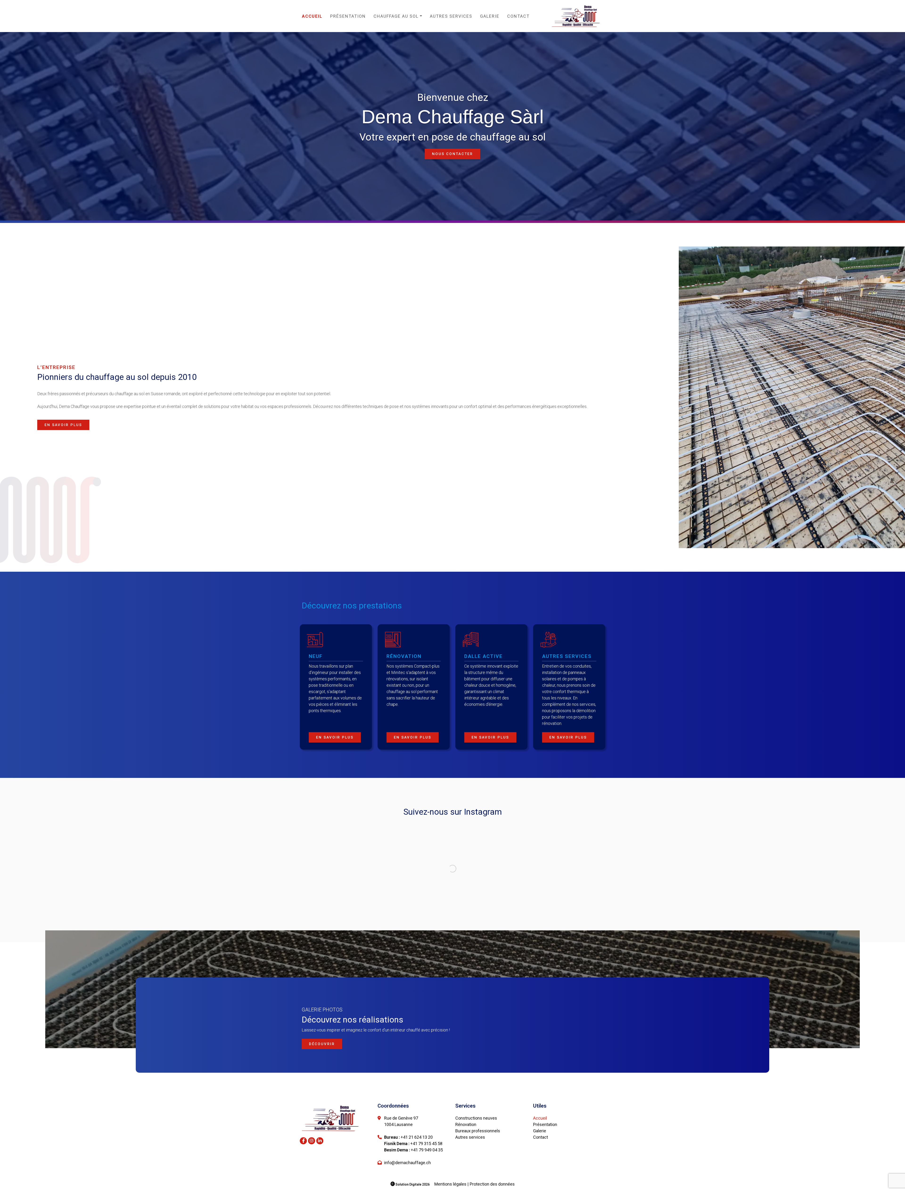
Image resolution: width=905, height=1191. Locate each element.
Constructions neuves (476, 1158)
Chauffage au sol (396, 16)
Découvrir (322, 1085)
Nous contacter (452, 154)
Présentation (348, 16)
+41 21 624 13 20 (417, 1177)
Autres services (451, 16)
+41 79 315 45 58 (426, 1184)
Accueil (312, 16)
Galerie (489, 16)
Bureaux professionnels (477, 1171)
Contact (518, 16)
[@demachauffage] (387, 841)
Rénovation (465, 1165)
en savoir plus (63, 425)
